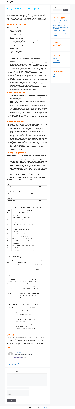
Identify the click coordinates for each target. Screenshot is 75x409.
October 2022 (56, 60)
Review (65, 1)
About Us (40, 1)
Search (54, 7)
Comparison (59, 1)
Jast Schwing (16, 10)
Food (9, 361)
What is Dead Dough (60, 47)
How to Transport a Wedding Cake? (14, 363)
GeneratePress (44, 407)
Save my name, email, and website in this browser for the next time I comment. (25, 397)
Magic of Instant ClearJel (12, 364)
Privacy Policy (47, 1)
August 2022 (56, 63)
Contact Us (33, 1)
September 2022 (56, 62)
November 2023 (56, 58)
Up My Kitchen (12, 2)
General (53, 1)
